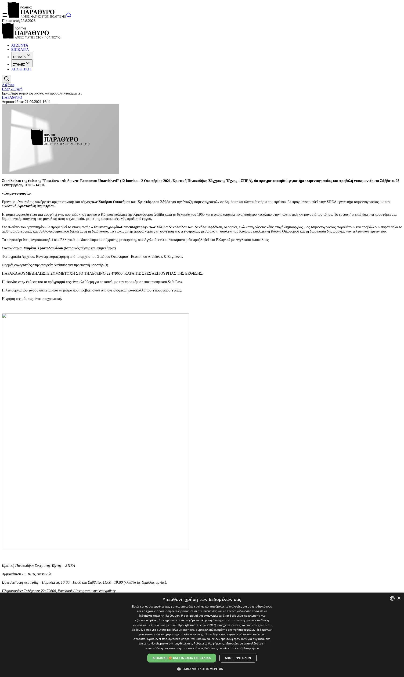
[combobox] (392, 598)
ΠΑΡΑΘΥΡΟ (12, 97)
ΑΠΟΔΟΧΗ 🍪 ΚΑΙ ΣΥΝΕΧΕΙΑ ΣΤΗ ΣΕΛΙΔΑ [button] (182, 658)
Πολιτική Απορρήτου (245, 648)
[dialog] (202, 635)
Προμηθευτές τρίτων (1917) (197, 625)
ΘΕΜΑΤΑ (19, 57)
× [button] (398, 598)
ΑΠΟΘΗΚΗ (21, 69)
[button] (202, 668)
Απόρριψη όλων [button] (238, 658)
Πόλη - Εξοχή (12, 89)
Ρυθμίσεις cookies (216, 648)
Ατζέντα (8, 85)
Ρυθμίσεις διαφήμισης (209, 643)
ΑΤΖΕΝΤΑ (19, 45)
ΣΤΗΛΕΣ (19, 64)
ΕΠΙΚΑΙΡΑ (20, 49)
